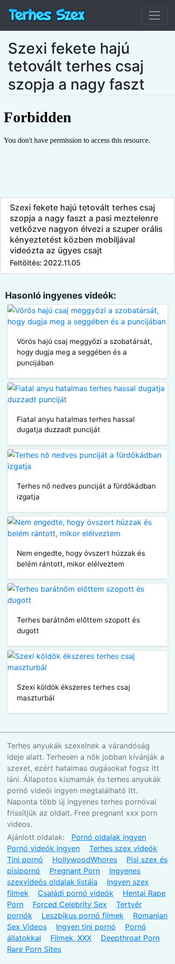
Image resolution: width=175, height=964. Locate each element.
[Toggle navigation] (154, 15)
